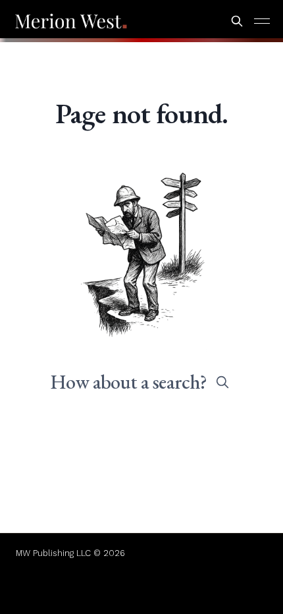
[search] (222, 382)
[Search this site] (237, 21)
